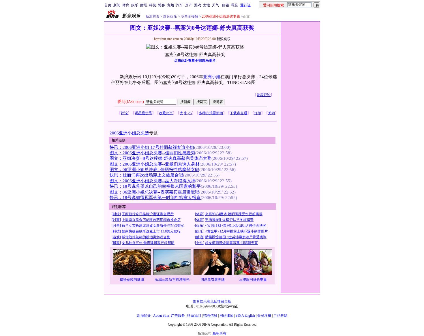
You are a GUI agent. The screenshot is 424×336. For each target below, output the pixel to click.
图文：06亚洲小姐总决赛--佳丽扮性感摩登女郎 (154, 169)
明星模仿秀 (143, 113)
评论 (124, 113)
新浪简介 (144, 316)
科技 (152, 5)
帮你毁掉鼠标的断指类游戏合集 (146, 237)
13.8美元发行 (171, 231)
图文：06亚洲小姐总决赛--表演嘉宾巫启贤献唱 (154, 192)
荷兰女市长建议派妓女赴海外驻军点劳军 (153, 226)
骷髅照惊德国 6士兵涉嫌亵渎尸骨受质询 (236, 237)
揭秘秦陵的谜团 (132, 279)
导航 (234, 5)
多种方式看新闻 (211, 113)
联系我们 (194, 316)
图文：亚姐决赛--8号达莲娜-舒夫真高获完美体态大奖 (160, 158)
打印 (257, 113)
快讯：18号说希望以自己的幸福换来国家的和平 (155, 186)
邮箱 (225, 5)
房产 (188, 5)
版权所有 (219, 333)
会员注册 (264, 316)
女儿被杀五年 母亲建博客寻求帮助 (148, 243)
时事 (116, 220)
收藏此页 (166, 113)
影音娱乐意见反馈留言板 (212, 301)
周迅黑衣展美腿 (212, 279)
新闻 (116, 5)
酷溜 (199, 237)
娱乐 (134, 5)
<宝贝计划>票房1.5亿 (221, 226)
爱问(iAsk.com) (130, 102)
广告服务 (178, 316)
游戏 (197, 5)
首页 (107, 5)
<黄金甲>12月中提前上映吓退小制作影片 (236, 231)
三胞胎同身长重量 (253, 279)
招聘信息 (210, 316)
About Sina (161, 316)
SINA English (245, 316)
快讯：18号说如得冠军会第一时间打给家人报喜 (155, 197)
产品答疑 (280, 316)
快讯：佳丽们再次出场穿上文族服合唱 (146, 175)
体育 (125, 5)
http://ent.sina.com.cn (169, 39)
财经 (143, 5)
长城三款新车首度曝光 (172, 279)
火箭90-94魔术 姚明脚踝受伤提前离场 (233, 214)
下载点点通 (238, 113)
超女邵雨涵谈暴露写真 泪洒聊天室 (231, 243)
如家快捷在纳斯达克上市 (141, 231)
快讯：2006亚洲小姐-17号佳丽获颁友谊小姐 (152, 147)
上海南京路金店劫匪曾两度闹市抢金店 (151, 220)
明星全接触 (189, 16)
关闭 (271, 113)
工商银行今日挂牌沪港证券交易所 (148, 214)
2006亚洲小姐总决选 (129, 133)
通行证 (245, 5)
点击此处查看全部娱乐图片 (195, 61)
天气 (215, 5)
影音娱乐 (170, 16)
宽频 (170, 5)
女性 (206, 5)
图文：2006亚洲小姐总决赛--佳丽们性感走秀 (152, 153)
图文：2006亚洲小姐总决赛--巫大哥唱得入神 (152, 181)
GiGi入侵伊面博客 (252, 226)
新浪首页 (153, 16)
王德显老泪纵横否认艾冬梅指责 (229, 220)
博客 (161, 5)
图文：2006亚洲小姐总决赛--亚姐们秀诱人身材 (155, 164)
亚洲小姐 (211, 76)
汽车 (179, 5)
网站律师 (226, 316)
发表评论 (264, 95)
